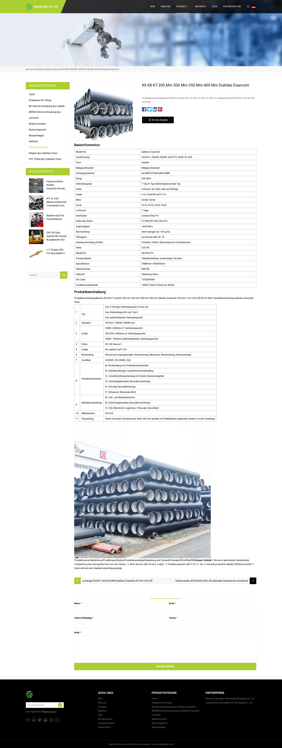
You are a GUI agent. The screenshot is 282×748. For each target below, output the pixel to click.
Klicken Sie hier (50, 711)
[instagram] (51, 720)
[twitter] (39, 720)
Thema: (173, 618)
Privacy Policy (104, 727)
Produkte (181, 6)
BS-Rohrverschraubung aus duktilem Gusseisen (48, 107)
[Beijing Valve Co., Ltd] (40, 694)
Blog (214, 6)
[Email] (60, 705)
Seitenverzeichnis (106, 723)
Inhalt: (77, 632)
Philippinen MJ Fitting (40, 100)
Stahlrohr (33, 141)
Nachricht (200, 6)
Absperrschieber (37, 123)
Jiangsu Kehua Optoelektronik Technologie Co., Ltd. (229, 703)
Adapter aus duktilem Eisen (43, 153)
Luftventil (33, 118)
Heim (152, 6)
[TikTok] (57, 720)
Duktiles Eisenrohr (52, 69)
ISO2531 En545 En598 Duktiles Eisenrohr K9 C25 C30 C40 (122, 580)
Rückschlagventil (37, 129)
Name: (78, 603)
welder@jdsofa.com (165, 744)
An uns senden (160, 120)
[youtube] (45, 720)
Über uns (165, 6)
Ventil (32, 94)
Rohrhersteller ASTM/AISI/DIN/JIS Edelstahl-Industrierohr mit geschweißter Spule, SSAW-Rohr (207, 581)
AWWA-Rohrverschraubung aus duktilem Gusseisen (45, 112)
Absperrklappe (36, 135)
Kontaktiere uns (232, 6)
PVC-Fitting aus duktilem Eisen (45, 159)
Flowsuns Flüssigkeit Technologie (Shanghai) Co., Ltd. (230, 698)
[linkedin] (34, 720)
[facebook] (28, 720)
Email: (172, 603)
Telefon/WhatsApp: (84, 618)
